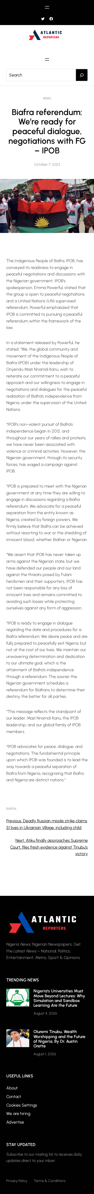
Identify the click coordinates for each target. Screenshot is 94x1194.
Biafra (11, 809)
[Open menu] (47, 7)
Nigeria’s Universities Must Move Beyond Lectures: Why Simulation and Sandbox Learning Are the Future (59, 998)
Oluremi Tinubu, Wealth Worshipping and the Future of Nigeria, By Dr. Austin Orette (59, 1038)
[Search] (82, 75)
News (47, 98)
